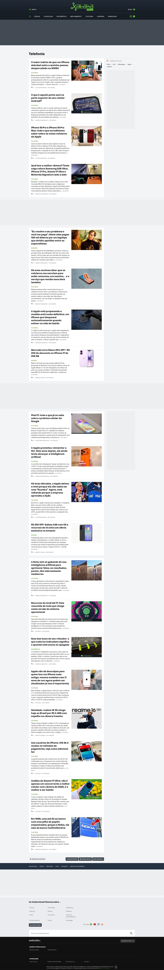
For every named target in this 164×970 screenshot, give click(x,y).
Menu (34, 9)
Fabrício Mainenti (41, 120)
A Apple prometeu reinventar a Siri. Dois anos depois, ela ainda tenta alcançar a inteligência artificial (49, 452)
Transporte (64, 866)
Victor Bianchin (41, 87)
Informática (62, 16)
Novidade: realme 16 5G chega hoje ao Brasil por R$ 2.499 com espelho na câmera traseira (49, 713)
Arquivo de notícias (38, 859)
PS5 (114, 64)
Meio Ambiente (76, 16)
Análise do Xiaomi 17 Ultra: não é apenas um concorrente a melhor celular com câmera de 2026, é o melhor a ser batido (50, 785)
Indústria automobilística (77, 866)
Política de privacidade (54, 961)
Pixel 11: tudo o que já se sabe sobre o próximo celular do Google (47, 418)
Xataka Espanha (34, 950)
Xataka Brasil (82, 7)
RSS (102, 923)
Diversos (34, 248)
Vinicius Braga (40, 735)
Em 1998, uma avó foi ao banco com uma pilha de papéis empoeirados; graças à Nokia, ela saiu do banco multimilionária (50, 823)
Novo (130, 9)
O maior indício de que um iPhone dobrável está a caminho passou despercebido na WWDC (50, 65)
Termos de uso (70, 961)
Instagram (131, 16)
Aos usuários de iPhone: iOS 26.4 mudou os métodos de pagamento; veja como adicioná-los (50, 747)
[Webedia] (35, 940)
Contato (86, 961)
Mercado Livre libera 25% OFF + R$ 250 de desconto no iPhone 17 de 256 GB (50, 353)
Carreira (100, 16)
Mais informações (105, 968)
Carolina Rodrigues (42, 440)
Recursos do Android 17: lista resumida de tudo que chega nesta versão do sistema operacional (47, 607)
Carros (50, 920)
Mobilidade (112, 16)
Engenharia (69, 908)
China (108, 64)
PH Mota (38, 631)
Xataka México (52, 950)
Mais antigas (98, 859)
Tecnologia (48, 16)
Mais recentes (72, 859)
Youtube (94, 923)
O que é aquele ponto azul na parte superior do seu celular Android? (48, 98)
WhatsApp (134, 16)
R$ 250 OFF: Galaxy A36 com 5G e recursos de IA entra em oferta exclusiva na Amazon (49, 527)
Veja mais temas (35, 925)
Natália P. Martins (41, 194)
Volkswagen (121, 64)
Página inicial (86, 859)
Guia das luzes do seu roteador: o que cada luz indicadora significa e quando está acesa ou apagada (50, 641)
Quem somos (33, 961)
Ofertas (34, 360)
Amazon (109, 66)
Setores (50, 911)
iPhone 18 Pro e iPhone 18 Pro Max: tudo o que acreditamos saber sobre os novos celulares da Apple (49, 132)
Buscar (131, 933)
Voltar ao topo (126, 941)
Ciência (37, 16)
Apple (129, 64)
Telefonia (89, 16)
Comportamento (34, 920)
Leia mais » (62, 84)
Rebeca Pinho (40, 377)
